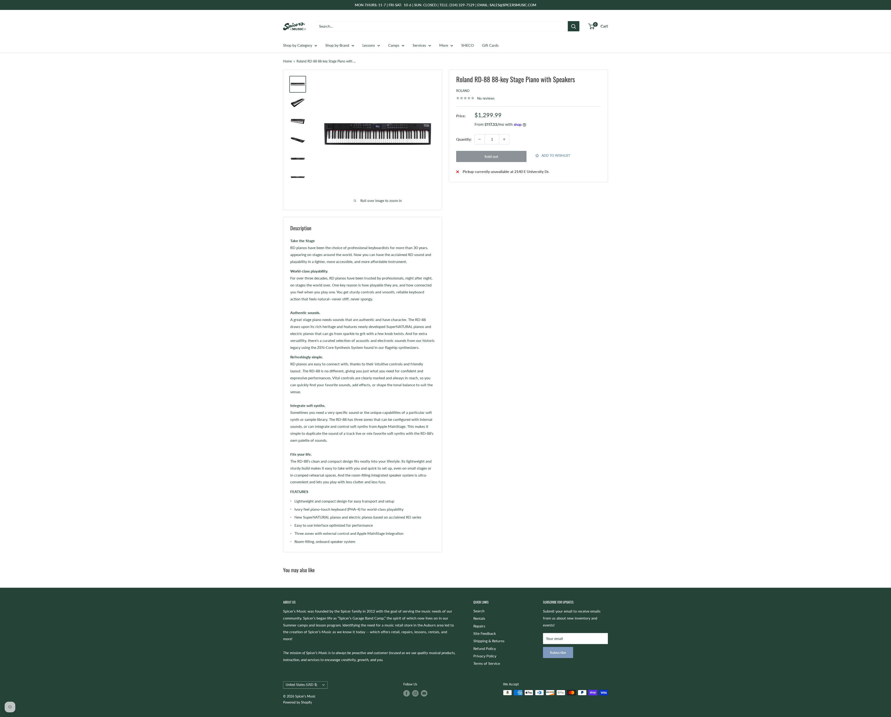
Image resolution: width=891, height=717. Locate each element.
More (443, 45)
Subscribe (558, 652)
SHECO (467, 45)
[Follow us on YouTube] (424, 693)
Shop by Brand (337, 45)
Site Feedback (484, 633)
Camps (393, 45)
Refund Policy (484, 648)
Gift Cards (490, 45)
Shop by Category (297, 45)
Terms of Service (486, 663)
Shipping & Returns (488, 641)
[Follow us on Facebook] (406, 693)
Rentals (479, 618)
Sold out (491, 156)
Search (478, 611)
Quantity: (464, 139)
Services (419, 45)
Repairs (479, 626)
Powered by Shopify (297, 702)
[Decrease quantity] (479, 139)
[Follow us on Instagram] (415, 693)
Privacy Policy (484, 656)
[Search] (573, 26)
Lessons (368, 45)
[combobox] (442, 26)
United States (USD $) (301, 685)
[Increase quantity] (504, 139)
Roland (463, 91)
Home (287, 61)
